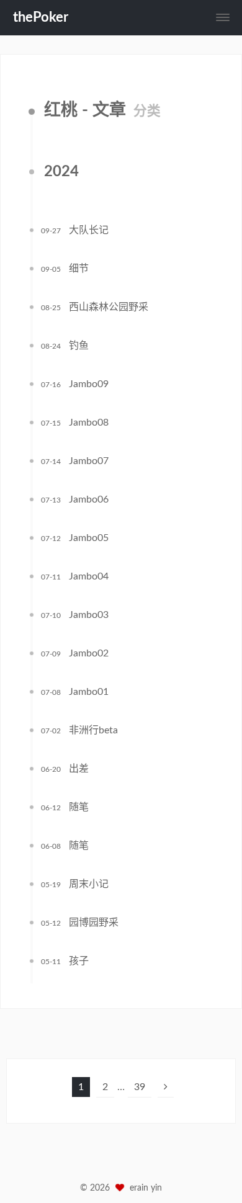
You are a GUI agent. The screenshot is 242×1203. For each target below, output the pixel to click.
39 (139, 1087)
